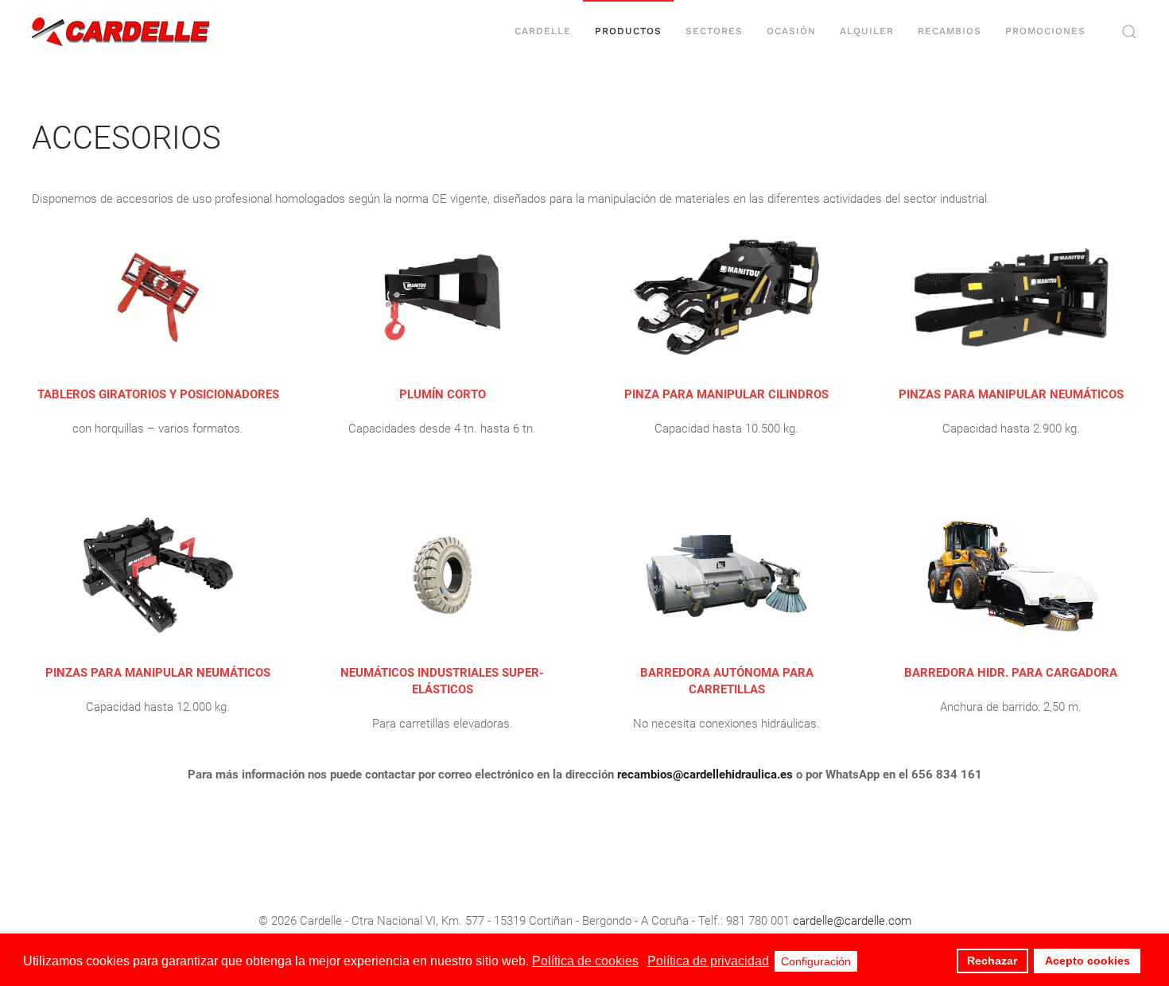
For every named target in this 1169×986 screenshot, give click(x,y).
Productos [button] (628, 31)
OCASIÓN (791, 31)
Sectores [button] (714, 31)
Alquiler (867, 31)
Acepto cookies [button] (1087, 960)
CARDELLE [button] (543, 31)
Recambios (949, 31)
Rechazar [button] (992, 960)
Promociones (1045, 31)
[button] (1129, 32)
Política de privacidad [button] (708, 961)
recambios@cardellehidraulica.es (705, 774)
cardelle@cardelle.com (852, 921)
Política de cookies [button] (585, 961)
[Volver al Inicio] (121, 32)
